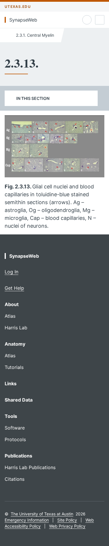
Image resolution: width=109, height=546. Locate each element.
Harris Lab (16, 328)
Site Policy (67, 519)
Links (11, 383)
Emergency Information (27, 519)
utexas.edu (18, 6)
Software (15, 428)
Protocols (15, 439)
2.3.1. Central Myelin (34, 35)
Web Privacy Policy (67, 526)
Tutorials (14, 367)
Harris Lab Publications (30, 467)
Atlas (10, 316)
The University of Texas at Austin (42, 513)
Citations (14, 479)
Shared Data (19, 400)
